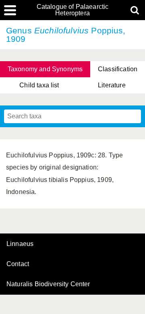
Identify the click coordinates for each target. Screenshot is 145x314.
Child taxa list (39, 85)
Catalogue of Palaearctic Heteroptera (73, 10)
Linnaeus (19, 244)
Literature (112, 85)
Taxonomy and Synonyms (45, 69)
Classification (117, 69)
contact (17, 263)
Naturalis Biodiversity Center (48, 284)
